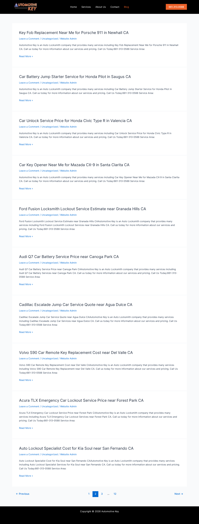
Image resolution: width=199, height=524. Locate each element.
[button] (176, 7)
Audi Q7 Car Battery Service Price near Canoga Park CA (69, 256)
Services (86, 6)
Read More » (26, 56)
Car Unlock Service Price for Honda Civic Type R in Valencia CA (75, 120)
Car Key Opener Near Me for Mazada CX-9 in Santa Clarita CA (74, 165)
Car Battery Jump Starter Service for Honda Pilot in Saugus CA (75, 76)
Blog (126, 6)
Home (73, 6)
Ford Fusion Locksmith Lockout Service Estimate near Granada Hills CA (82, 209)
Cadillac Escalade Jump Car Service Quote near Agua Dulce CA (75, 304)
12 (115, 493)
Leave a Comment (29, 38)
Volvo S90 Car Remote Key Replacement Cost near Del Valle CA (76, 352)
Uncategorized (50, 38)
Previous (22, 493)
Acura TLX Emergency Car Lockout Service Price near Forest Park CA (81, 400)
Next (179, 493)
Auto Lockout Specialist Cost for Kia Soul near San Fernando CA (76, 448)
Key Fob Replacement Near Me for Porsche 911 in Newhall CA (74, 32)
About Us (100, 6)
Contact (114, 6)
